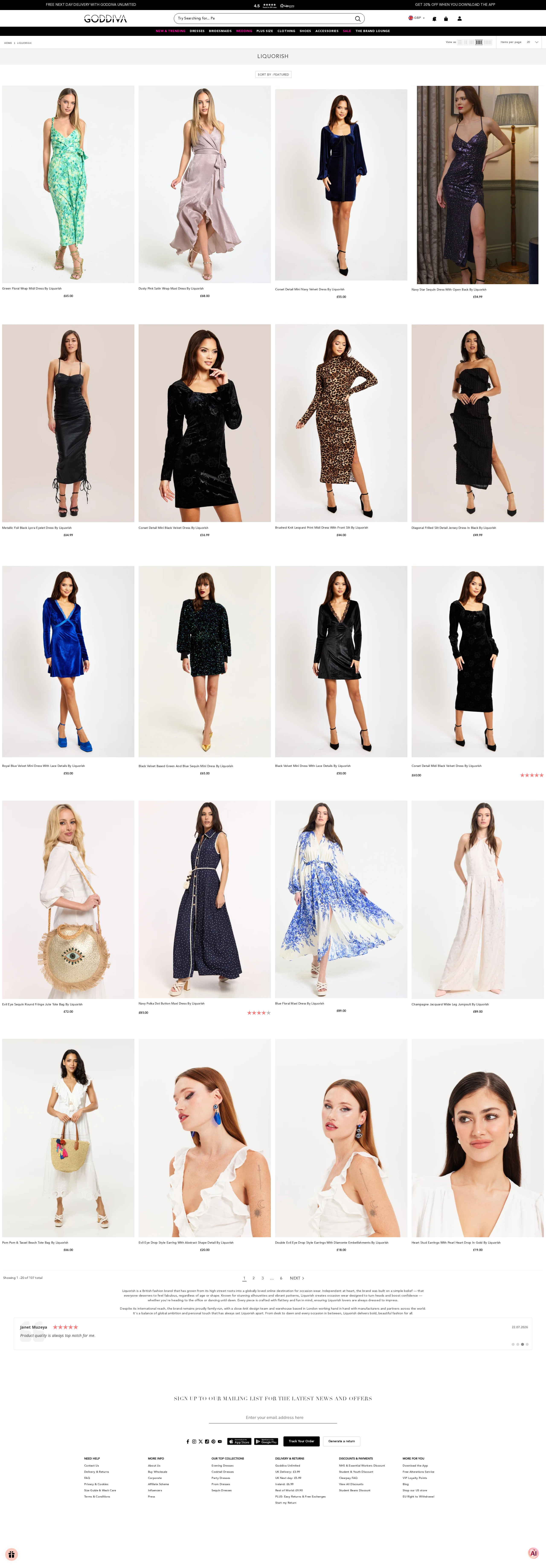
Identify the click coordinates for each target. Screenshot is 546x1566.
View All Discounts (351, 1484)
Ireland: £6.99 (284, 1484)
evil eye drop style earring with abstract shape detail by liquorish (187, 1243)
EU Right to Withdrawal (418, 1497)
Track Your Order (301, 1441)
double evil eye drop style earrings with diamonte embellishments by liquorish (332, 1243)
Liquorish (24, 43)
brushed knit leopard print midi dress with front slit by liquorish (322, 528)
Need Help (92, 1459)
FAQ (87, 1478)
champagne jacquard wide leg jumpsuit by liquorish (451, 1004)
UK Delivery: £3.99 (287, 1472)
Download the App (415, 1466)
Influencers (155, 1490)
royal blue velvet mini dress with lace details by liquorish (44, 766)
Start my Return (285, 1503)
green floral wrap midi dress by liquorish (32, 289)
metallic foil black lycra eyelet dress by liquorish (37, 528)
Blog (406, 1484)
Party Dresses (221, 1478)
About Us (154, 1466)
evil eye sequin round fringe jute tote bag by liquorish (43, 1004)
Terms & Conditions (97, 1497)
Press (151, 1497)
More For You (413, 1459)
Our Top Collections (228, 1459)
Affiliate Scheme (158, 1484)
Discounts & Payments (356, 1459)
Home (8, 43)
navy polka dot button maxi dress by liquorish (172, 1004)
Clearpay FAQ (348, 1478)
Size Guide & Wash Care (100, 1490)
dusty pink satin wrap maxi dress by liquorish (172, 289)
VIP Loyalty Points (415, 1478)
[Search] (269, 18)
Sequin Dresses (222, 1490)
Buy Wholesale (157, 1472)
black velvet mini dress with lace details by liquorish (313, 766)
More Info (156, 1459)
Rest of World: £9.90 (289, 1490)
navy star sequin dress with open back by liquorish (449, 290)
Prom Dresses (221, 1484)
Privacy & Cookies (96, 1484)
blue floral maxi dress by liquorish (300, 1004)
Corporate (155, 1478)
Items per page (511, 42)
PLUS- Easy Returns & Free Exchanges (300, 1497)
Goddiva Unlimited (287, 1466)
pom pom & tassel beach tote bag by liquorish (35, 1243)
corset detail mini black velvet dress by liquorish (174, 528)
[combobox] (263, 18)
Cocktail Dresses (223, 1472)
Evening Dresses (223, 1466)
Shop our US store (415, 1490)
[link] (273, 1333)
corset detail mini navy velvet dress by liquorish (310, 289)
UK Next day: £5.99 (288, 1478)
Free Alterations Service (418, 1472)
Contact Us (91, 1466)
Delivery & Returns (96, 1472)
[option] (91, 5)
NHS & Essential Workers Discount (362, 1466)
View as (451, 42)
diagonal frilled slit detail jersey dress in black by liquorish (454, 528)
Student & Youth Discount (356, 1472)
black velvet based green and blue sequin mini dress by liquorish (186, 766)
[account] (459, 18)
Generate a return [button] (341, 1441)
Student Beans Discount (355, 1490)
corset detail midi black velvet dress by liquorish (447, 766)
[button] (273, 6)
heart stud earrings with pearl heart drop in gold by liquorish (457, 1243)
